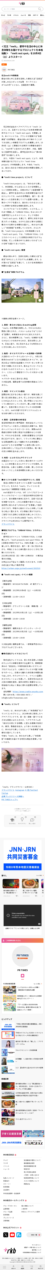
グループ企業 (7, 1212)
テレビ (3, 15)
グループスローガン (10, 1206)
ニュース (23, 15)
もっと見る (39, 875)
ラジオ (9, 15)
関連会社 (27, 1184)
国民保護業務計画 (30, 1166)
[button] (4, 1267)
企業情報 (6, 1209)
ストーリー (7, 1184)
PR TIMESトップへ (10, 799)
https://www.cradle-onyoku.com (28, 691)
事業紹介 (6, 1181)
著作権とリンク (36, 1250)
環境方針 (27, 1169)
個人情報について (27, 1206)
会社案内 (6, 1190)
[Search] (39, 9)
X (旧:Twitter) (31, 790)
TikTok (5, 793)
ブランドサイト (8, 524)
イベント (16, 15)
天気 (29, 15)
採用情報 (6, 1187)
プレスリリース (8, 1218)
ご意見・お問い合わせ (31, 1175)
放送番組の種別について (32, 1160)
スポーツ (35, 15)
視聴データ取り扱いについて (32, 1247)
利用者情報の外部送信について (32, 1252)
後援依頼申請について (31, 1178)
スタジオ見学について (31, 1181)
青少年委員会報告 (30, 1172)
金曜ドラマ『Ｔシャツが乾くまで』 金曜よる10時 (22, 928)
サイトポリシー (36, 1245)
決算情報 (6, 1221)
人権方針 (24, 1209)
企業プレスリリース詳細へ (13, 796)
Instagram (20, 790)
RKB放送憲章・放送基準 (11, 1193)
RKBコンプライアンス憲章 (30, 1212)
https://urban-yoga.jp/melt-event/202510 (21, 568)
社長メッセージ (8, 1178)
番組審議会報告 (29, 1163)
